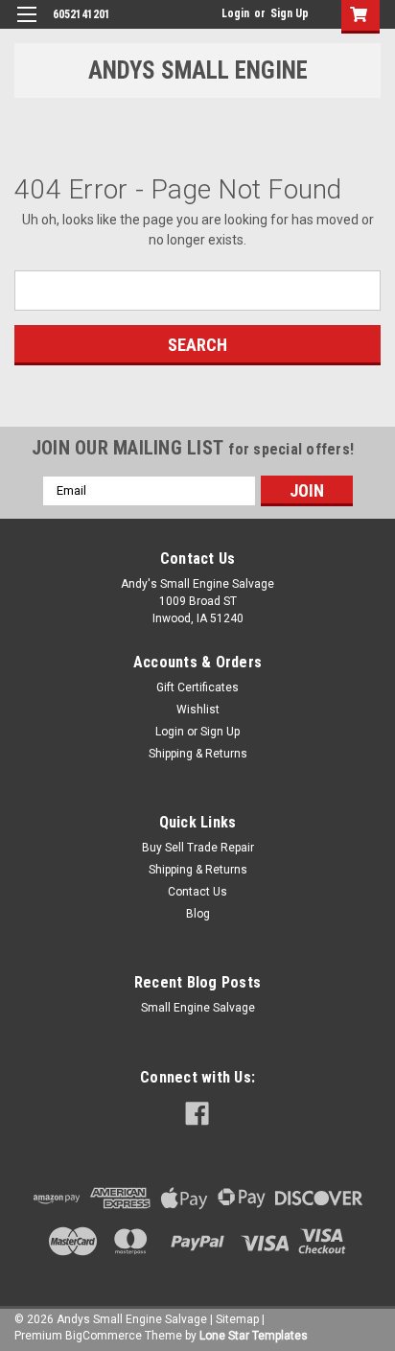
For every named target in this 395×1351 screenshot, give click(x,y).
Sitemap (237, 1319)
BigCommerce (103, 1335)
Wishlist (198, 709)
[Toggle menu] (26, 26)
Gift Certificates (197, 687)
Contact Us (197, 891)
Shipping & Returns (198, 753)
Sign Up (289, 13)
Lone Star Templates (253, 1335)
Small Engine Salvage (198, 1007)
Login (235, 13)
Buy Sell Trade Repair (198, 847)
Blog (198, 913)
